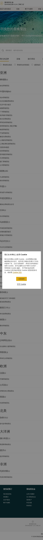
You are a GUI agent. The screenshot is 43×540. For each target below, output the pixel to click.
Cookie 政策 (17, 272)
